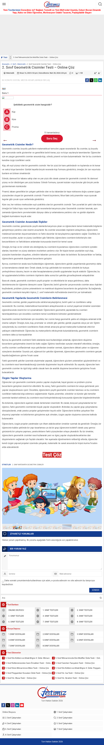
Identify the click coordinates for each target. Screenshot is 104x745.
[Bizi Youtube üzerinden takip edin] (22, 705)
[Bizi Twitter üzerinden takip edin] (8, 705)
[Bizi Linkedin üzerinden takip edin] (17, 705)
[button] (7, 527)
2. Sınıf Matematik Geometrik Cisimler (28, 465)
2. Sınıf (13, 64)
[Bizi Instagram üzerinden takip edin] (13, 705)
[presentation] (10, 57)
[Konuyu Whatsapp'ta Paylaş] (96, 80)
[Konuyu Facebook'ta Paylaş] (87, 80)
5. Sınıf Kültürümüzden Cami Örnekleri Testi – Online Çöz (35, 57)
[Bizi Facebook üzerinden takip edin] (3, 705)
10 (96, 526)
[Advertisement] (52, 35)
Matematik (21, 64)
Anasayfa (5, 64)
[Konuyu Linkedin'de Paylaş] (100, 80)
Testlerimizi (14, 10)
